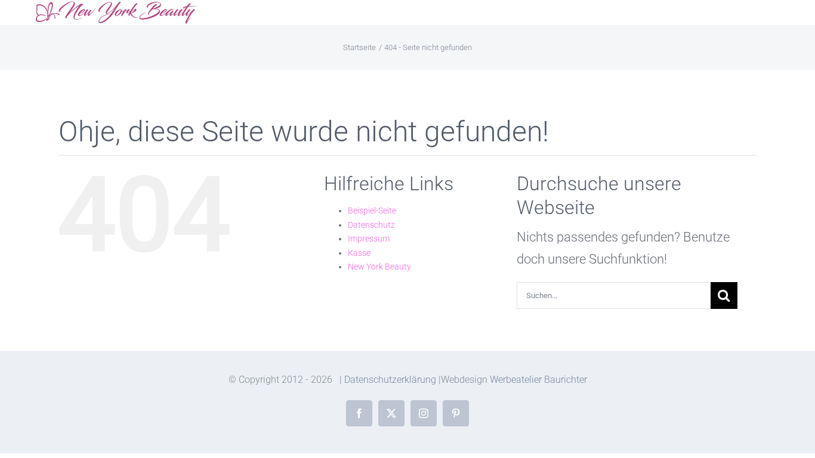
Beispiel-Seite (372, 210)
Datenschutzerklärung (390, 379)
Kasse (359, 253)
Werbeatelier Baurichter (538, 379)
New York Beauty (379, 266)
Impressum (369, 238)
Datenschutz (371, 225)
